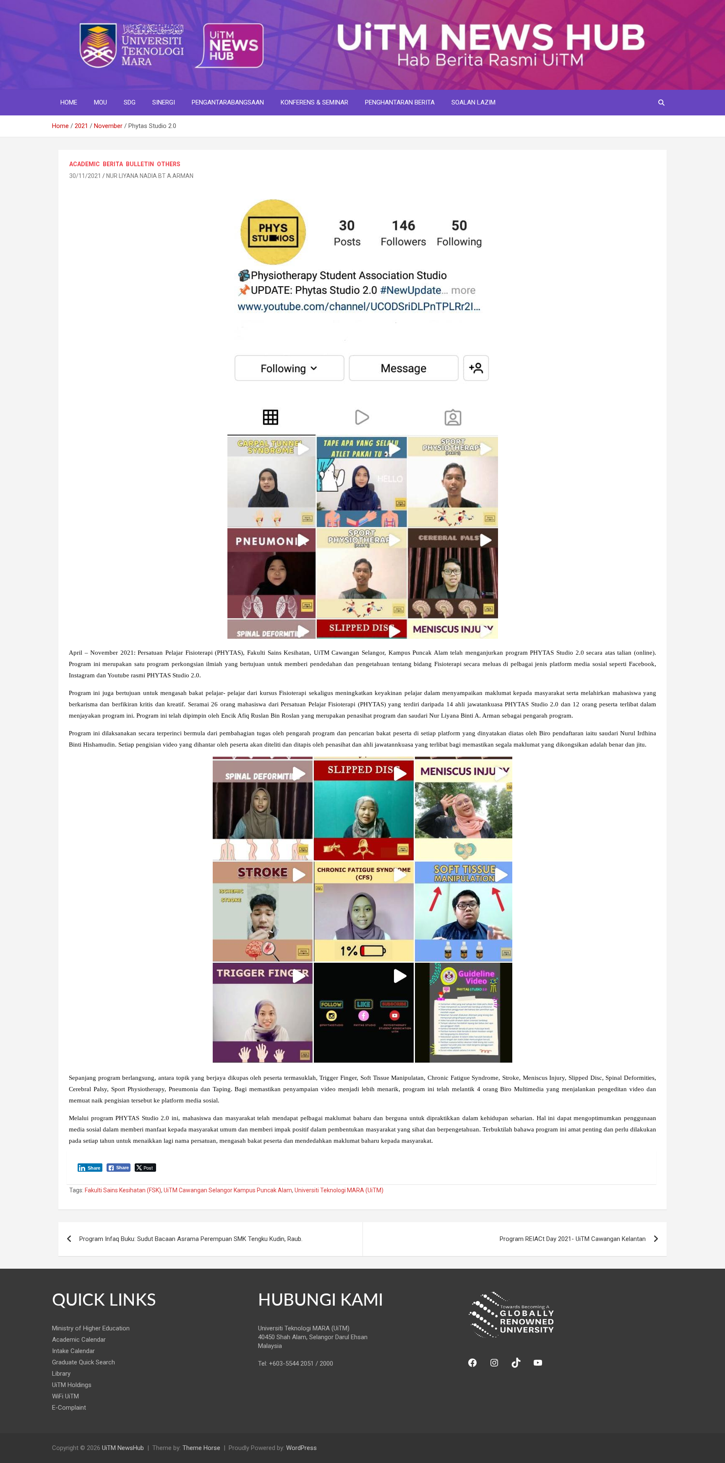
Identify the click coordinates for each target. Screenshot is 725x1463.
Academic (84, 164)
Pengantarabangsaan (228, 102)
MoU (100, 102)
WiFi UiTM (65, 1396)
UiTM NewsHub (123, 1448)
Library (61, 1373)
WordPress (301, 1448)
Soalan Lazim (473, 102)
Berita (113, 164)
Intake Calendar (73, 1351)
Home (68, 102)
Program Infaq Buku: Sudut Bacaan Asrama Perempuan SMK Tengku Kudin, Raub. (191, 1239)
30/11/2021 (85, 175)
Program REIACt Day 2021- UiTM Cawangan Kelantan (573, 1239)
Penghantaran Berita (400, 102)
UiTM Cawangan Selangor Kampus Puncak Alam (228, 1190)
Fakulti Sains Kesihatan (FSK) (123, 1190)
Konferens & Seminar (314, 102)
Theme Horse (201, 1448)
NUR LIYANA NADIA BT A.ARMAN (149, 175)
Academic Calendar (79, 1339)
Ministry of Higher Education (91, 1328)
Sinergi (163, 102)
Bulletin (140, 164)
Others (168, 164)
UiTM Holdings (71, 1385)
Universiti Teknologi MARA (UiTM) (339, 1190)
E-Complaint (69, 1407)
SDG (130, 102)
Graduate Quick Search (83, 1362)
